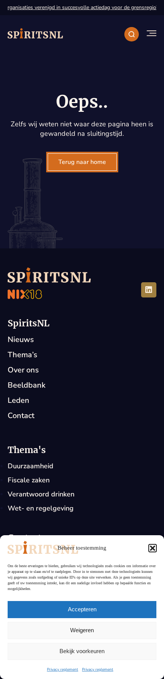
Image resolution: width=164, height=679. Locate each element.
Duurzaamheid (30, 466)
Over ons (23, 370)
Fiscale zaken (29, 480)
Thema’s (22, 355)
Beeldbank (26, 385)
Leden (18, 400)
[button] (152, 548)
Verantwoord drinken (41, 494)
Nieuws (21, 339)
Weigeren (82, 630)
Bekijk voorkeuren (82, 651)
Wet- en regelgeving (41, 508)
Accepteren (82, 609)
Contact (21, 415)
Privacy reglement (62, 669)
